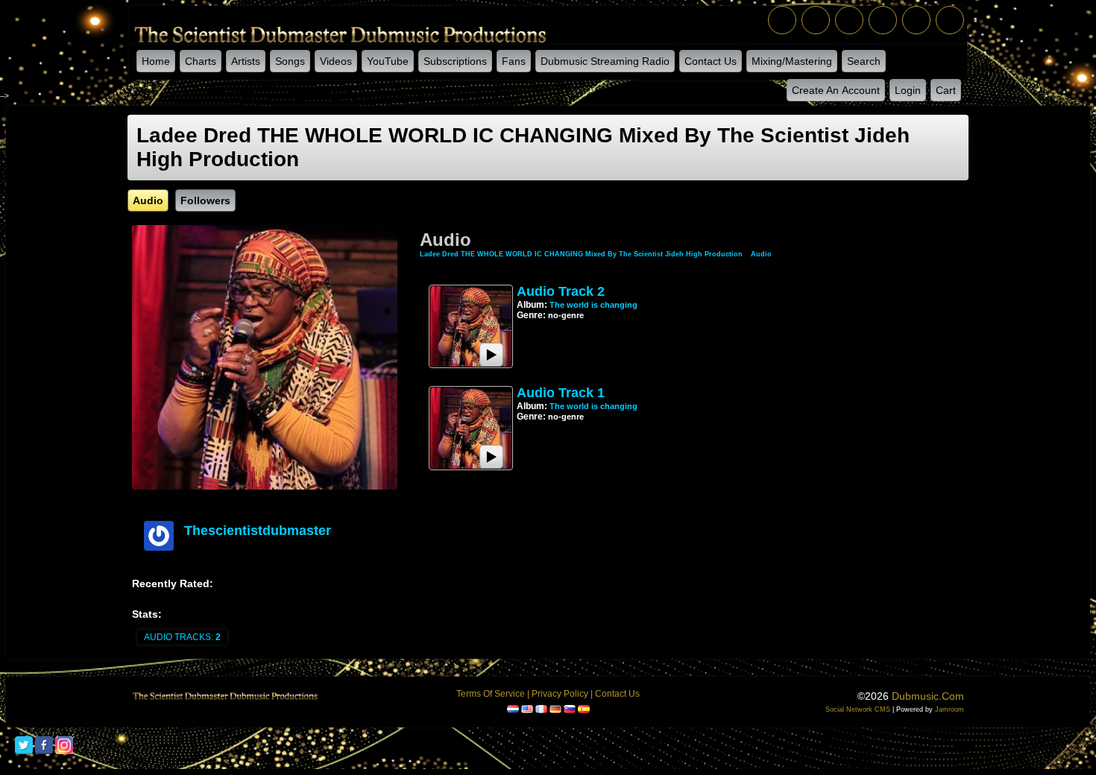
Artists (245, 61)
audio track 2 (561, 291)
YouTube (388, 61)
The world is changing (593, 304)
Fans (514, 61)
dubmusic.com (928, 696)
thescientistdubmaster (257, 530)
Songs (290, 61)
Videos (336, 61)
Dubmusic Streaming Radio (605, 61)
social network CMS (857, 709)
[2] (529, 326)
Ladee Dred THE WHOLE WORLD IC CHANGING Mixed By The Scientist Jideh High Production (582, 254)
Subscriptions (455, 61)
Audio (761, 254)
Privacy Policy (560, 694)
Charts (200, 61)
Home (156, 61)
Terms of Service (490, 694)
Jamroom (949, 709)
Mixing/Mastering (792, 61)
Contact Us (710, 61)
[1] (523, 326)
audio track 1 (561, 392)
